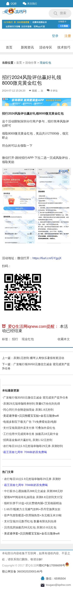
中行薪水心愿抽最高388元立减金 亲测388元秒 (33, 491)
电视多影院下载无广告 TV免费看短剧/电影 (30, 421)
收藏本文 (64, 339)
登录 (55, 36)
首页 (9, 47)
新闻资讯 (27, 47)
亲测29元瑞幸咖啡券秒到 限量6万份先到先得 (31, 403)
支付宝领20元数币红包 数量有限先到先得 (30, 521)
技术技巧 (63, 47)
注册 (67, 36)
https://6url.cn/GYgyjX (46, 258)
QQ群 (14, 3)
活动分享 (30, 62)
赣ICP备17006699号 (52, 565)
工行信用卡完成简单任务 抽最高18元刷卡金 (30, 433)
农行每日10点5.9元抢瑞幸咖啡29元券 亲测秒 (32, 479)
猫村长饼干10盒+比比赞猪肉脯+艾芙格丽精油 (33, 503)
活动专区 (45, 47)
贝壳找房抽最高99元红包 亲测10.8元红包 (30, 527)
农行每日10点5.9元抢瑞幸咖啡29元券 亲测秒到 (33, 446)
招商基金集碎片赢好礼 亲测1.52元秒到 (27, 440)
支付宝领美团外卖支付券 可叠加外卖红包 (29, 427)
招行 (15, 339)
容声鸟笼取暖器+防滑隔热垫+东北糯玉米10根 (33, 515)
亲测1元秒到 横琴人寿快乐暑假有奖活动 (38, 358)
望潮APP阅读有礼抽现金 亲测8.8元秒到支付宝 (33, 497)
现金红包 (45, 62)
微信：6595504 (56, 578)
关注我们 (32, 3)
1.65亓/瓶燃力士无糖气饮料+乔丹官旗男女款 (32, 509)
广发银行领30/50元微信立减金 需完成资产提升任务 (35, 397)
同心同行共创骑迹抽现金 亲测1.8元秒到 (28, 409)
